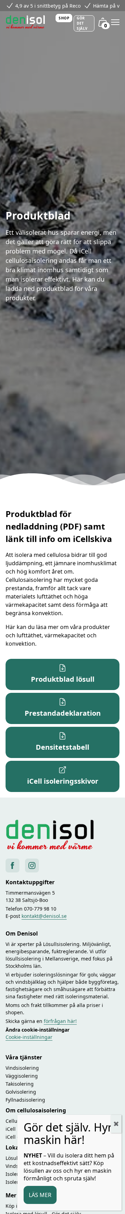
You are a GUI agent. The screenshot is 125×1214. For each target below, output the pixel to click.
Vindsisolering (22, 1068)
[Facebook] (12, 865)
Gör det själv (82, 23)
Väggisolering (22, 1076)
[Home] (28, 22)
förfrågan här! (60, 1021)
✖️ (116, 1124)
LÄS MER (40, 1195)
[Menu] (115, 22)
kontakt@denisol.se (44, 916)
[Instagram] (32, 865)
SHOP (64, 18)
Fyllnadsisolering (25, 1099)
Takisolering (20, 1083)
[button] (62, 674)
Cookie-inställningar (29, 1037)
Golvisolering (21, 1091)
